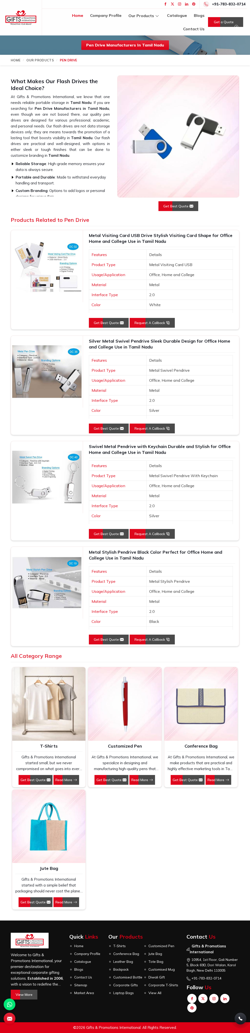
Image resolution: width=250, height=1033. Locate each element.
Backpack (121, 969)
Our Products (141, 15)
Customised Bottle (127, 977)
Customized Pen (125, 746)
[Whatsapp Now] (9, 1004)
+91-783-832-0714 (229, 4)
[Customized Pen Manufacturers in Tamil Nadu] (124, 704)
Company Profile (106, 15)
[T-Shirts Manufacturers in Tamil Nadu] (48, 704)
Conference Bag (201, 746)
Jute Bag (49, 868)
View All (154, 993)
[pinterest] (194, 4)
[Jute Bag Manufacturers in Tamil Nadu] (48, 826)
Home (77, 15)
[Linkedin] (187, 4)
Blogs (199, 15)
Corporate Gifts (125, 985)
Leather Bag (123, 961)
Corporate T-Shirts (163, 985)
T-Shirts (49, 746)
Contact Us (194, 28)
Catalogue (177, 15)
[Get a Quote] (9, 1018)
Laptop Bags (123, 993)
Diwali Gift (156, 977)
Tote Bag (155, 961)
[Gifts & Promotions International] (20, 17)
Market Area (84, 993)
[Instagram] (180, 4)
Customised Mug (161, 969)
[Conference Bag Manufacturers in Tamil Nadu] (201, 704)
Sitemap (80, 985)
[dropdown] (157, 15)
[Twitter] (172, 4)
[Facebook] (165, 4)
